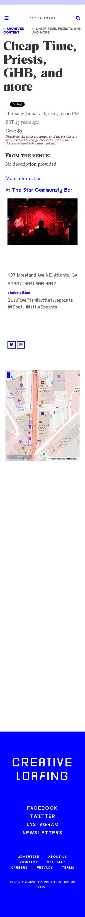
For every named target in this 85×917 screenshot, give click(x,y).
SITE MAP (56, 862)
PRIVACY (45, 868)
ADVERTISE (28, 857)
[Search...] (78, 18)
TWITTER (43, 816)
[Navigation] (4, 18)
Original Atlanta (43, 18)
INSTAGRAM (43, 824)
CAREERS (19, 868)
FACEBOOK (42, 808)
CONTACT (29, 862)
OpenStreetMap (57, 459)
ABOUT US (57, 857)
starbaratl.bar (18, 293)
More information (23, 178)
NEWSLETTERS (43, 833)
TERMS (68, 868)
